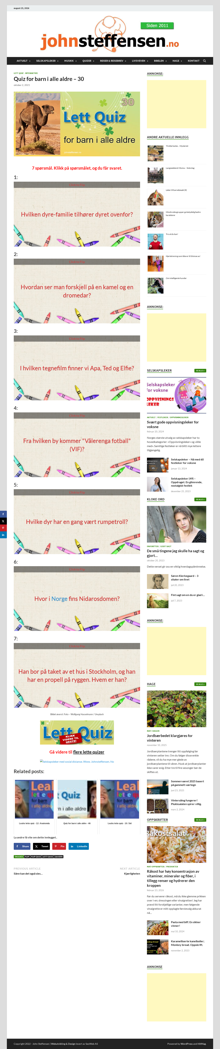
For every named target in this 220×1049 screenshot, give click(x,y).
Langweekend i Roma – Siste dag (180, 168)
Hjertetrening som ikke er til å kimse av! (183, 256)
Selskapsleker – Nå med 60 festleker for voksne (187, 461)
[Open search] (204, 61)
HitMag (202, 1043)
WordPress (187, 1043)
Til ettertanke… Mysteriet (177, 146)
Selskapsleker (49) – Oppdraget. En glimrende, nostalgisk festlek (186, 482)
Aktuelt (22, 60)
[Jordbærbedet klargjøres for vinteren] (176, 710)
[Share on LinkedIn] (3, 534)
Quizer (86, 60)
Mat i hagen (153, 731)
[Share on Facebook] (3, 514)
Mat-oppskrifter (155, 866)
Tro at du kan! (172, 234)
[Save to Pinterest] (3, 527)
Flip (27, 856)
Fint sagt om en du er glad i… (188, 594)
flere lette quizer (88, 751)
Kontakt (194, 60)
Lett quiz (48, 856)
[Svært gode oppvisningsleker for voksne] (176, 396)
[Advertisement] (176, 104)
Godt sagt (165, 546)
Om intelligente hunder (176, 278)
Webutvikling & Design (63, 1043)
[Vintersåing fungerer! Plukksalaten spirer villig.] (157, 800)
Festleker (162, 417)
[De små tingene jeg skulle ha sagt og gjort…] (176, 525)
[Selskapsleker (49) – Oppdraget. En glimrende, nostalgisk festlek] (157, 478)
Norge (59, 598)
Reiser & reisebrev (111, 60)
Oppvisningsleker (179, 417)
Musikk (69, 60)
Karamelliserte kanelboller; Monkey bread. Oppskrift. (187, 942)
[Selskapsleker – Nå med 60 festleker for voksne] (157, 459)
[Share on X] (3, 521)
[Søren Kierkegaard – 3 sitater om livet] (157, 576)
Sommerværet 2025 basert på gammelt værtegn (187, 783)
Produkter (172, 866)
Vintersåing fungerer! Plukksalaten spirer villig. (186, 802)
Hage (176, 60)
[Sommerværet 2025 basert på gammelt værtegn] (157, 781)
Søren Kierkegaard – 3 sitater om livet (184, 577)
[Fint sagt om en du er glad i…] (157, 595)
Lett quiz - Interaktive (26, 73)
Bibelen (159, 60)
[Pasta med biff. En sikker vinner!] (157, 922)
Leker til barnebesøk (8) (176, 190)
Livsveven (138, 60)
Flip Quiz (36, 856)
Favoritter (152, 546)
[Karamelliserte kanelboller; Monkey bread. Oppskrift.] (157, 941)
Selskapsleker (46, 60)
